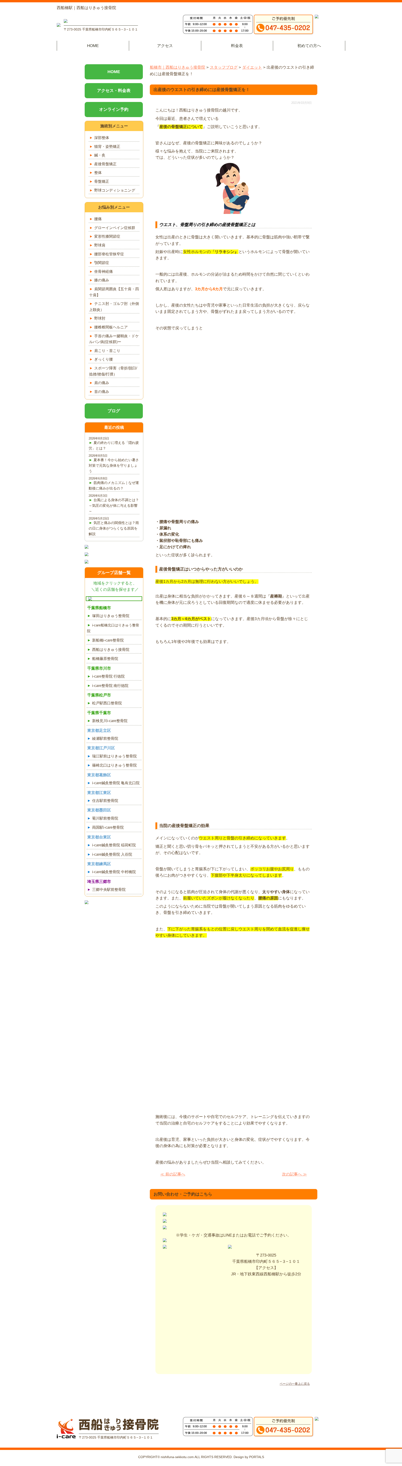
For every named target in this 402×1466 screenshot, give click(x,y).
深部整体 (101, 138)
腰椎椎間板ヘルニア (111, 327)
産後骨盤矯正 (105, 164)
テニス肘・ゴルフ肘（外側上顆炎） (114, 307)
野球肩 (99, 245)
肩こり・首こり (107, 351)
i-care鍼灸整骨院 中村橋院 (114, 872)
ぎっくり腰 (103, 359)
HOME (93, 46)
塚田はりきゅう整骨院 (110, 616)
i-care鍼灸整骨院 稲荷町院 (114, 845)
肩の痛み (101, 383)
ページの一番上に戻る (295, 1383)
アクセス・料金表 (114, 90)
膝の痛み (101, 280)
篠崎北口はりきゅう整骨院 (114, 765)
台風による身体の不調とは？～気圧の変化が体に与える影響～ (114, 505)
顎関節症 (101, 263)
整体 (98, 173)
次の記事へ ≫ (294, 1174)
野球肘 (99, 318)
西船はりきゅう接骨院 (110, 650)
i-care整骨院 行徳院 (108, 676)
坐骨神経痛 (103, 272)
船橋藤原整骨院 (105, 659)
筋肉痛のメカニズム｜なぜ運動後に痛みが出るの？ (114, 485)
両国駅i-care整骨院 (108, 827)
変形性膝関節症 (107, 236)
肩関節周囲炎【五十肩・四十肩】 (114, 292)
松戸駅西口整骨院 (107, 703)
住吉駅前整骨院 (105, 801)
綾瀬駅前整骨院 (105, 738)
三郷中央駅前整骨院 (109, 890)
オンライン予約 (113, 109)
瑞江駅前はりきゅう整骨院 (114, 756)
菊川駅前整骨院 (105, 818)
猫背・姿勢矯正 (107, 147)
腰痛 (98, 219)
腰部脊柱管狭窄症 (109, 254)
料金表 (237, 46)
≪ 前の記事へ (172, 1174)
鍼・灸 (99, 155)
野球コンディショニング (114, 190)
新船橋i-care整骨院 (108, 640)
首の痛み (101, 392)
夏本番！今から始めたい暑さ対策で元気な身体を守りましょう (114, 465)
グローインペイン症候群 (114, 228)
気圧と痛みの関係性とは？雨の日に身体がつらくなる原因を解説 (114, 528)
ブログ (113, 411)
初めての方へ (309, 46)
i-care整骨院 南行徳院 (110, 686)
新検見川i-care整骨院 (109, 721)
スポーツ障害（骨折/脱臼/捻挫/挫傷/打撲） (113, 371)
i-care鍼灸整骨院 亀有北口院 (116, 783)
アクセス (165, 46)
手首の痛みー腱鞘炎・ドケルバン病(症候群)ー (114, 339)
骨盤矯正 (101, 181)
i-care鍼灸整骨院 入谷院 (112, 854)
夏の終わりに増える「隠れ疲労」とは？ (114, 445)
